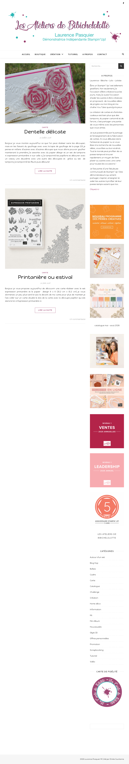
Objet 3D (94, 633)
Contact (102, 54)
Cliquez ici (94, 189)
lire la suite (45, 171)
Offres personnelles (99, 638)
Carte (45, 127)
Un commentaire (77, 180)
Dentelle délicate (45, 132)
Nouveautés (96, 627)
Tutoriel (73, 54)
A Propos (88, 54)
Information (95, 609)
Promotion (95, 644)
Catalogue (95, 586)
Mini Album (95, 621)
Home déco (95, 604)
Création (55, 54)
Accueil (26, 54)
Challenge (94, 592)
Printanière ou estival (45, 277)
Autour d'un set (97, 557)
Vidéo (92, 662)
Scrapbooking (96, 650)
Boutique (40, 54)
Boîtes (93, 569)
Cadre (93, 575)
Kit (91, 615)
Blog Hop (94, 563)
